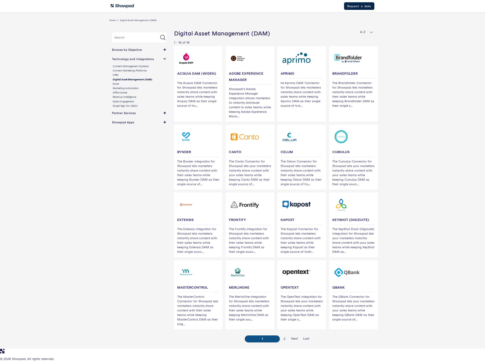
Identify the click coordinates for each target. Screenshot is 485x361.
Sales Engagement (123, 101)
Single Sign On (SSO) (125, 105)
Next (294, 338)
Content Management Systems (131, 66)
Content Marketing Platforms (130, 70)
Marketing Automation (126, 88)
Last (306, 338)
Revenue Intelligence (124, 96)
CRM (115, 74)
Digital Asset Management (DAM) (132, 79)
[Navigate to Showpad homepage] (122, 6)
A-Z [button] (363, 32)
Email (116, 83)
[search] (139, 37)
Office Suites (120, 92)
